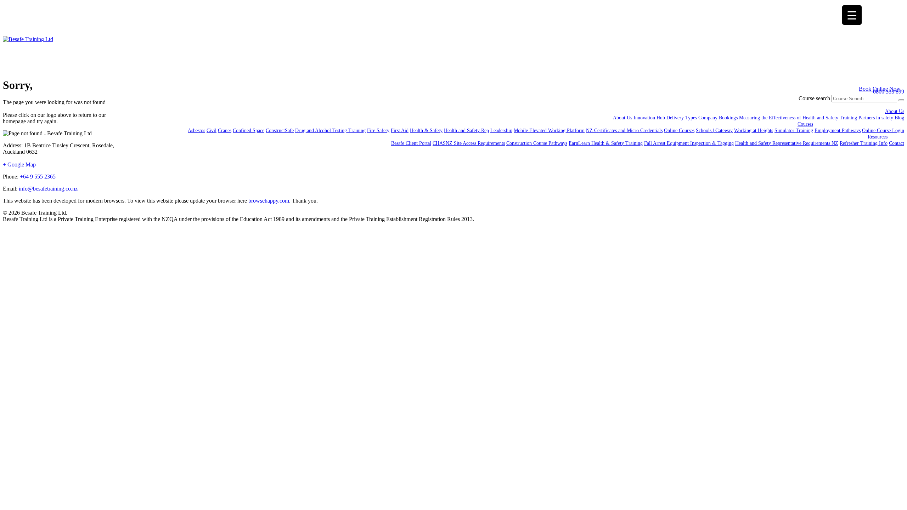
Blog (899, 117)
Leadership (501, 130)
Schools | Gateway (714, 130)
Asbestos (196, 130)
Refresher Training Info (864, 143)
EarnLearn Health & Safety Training (606, 143)
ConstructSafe (280, 130)
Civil (211, 130)
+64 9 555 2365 (38, 177)
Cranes (224, 130)
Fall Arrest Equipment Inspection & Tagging (689, 143)
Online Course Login (883, 130)
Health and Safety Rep (466, 130)
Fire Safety (378, 130)
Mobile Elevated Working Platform (549, 130)
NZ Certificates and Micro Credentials (624, 130)
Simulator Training (793, 130)
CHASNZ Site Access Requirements (469, 143)
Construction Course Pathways (536, 143)
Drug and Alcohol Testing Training (330, 130)
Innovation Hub (649, 117)
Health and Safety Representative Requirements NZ (786, 143)
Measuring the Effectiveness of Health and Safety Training (798, 117)
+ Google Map (19, 165)
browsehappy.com (268, 201)
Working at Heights (753, 130)
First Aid (400, 130)
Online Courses (679, 130)
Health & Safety (426, 130)
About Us (894, 111)
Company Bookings (718, 117)
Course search (814, 98)
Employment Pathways (838, 130)
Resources (878, 137)
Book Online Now (880, 89)
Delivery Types (681, 117)
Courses (805, 124)
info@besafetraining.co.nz (48, 189)
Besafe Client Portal (411, 143)
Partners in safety (875, 117)
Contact (896, 143)
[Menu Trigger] (852, 15)
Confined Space (248, 130)
